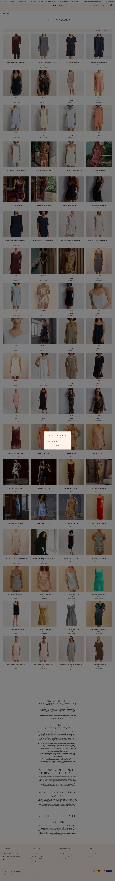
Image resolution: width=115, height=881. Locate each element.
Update (57, 445)
